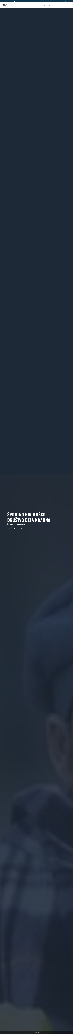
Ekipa (65, 1)
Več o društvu (15, 528)
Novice (28, 5)
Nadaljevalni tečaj (51, 5)
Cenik (66, 5)
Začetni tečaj (42, 5)
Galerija (69, 1)
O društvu (61, 1)
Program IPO (60, 5)
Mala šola (34, 5)
